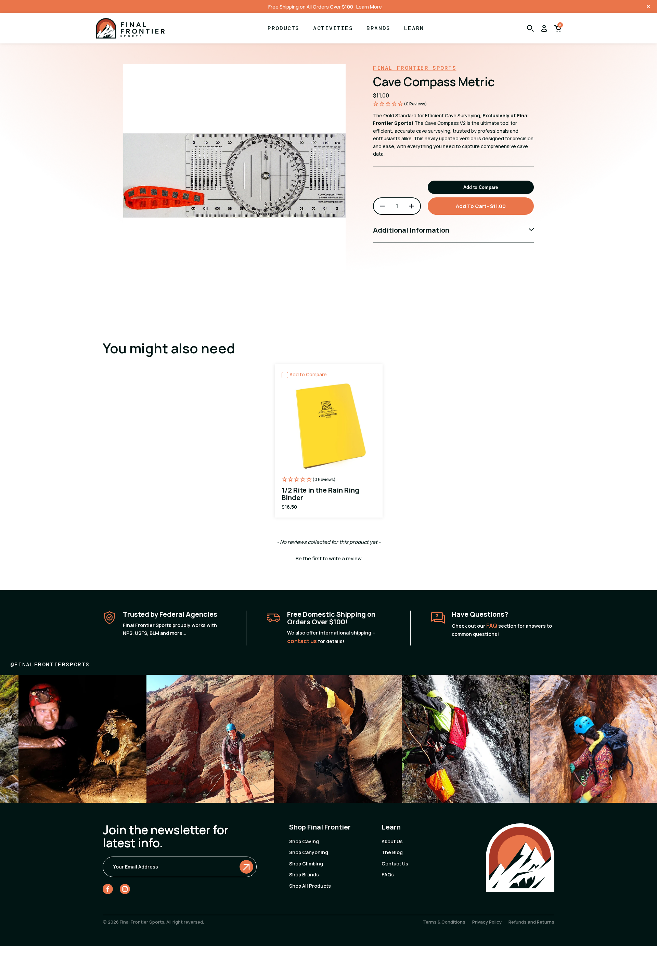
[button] (453, 104)
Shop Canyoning (308, 852)
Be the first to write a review (329, 558)
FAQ (491, 625)
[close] (648, 6)
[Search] (530, 28)
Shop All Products (310, 886)
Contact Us (395, 863)
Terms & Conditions (444, 922)
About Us (392, 841)
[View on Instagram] (101, 738)
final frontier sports (414, 67)
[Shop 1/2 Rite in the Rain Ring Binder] (329, 441)
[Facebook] (108, 890)
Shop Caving (304, 841)
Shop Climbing (306, 863)
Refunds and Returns (531, 922)
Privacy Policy (487, 922)
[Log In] (544, 28)
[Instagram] (125, 890)
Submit (246, 867)
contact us (302, 641)
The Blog (392, 852)
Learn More (369, 6)
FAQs (388, 874)
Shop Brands (304, 874)
